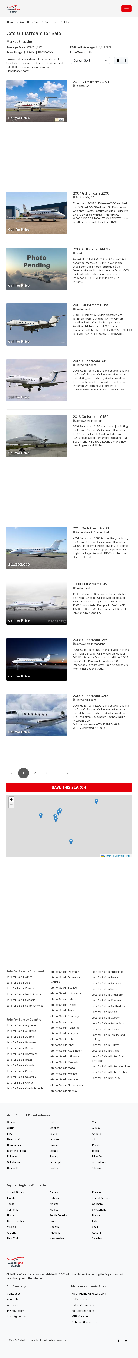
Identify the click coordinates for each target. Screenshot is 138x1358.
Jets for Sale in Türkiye (105, 1044)
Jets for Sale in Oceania (21, 999)
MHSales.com (80, 1316)
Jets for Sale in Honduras (65, 1027)
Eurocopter (56, 1162)
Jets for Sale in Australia (21, 1030)
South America (59, 1215)
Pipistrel (97, 1145)
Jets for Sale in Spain (104, 1011)
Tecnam (54, 1133)
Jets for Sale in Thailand (106, 1029)
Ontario (54, 1198)
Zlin (94, 1139)
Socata (54, 1150)
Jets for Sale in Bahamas (22, 1042)
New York (13, 1238)
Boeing (54, 1156)
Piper (10, 1133)
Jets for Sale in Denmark (64, 971)
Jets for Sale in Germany (64, 1016)
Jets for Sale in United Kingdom (111, 1066)
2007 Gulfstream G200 (91, 193)
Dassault (12, 1167)
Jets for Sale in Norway (63, 1090)
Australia (55, 1232)
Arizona (11, 1232)
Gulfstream (14, 1162)
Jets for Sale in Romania (106, 983)
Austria (96, 1232)
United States (15, 1192)
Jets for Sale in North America (25, 994)
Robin (95, 1150)
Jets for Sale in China (19, 1071)
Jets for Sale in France (63, 1010)
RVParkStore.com (83, 1305)
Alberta (54, 1203)
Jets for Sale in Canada (20, 1065)
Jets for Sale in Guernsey (65, 1021)
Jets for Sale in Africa (19, 976)
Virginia (11, 1226)
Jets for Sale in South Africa (108, 1006)
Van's (95, 1122)
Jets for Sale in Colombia (22, 1076)
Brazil (53, 1221)
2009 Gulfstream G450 (91, 361)
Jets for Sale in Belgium (21, 1048)
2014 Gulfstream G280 (91, 528)
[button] (41, 816)
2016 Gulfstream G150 (91, 417)
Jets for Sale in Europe (20, 988)
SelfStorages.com (83, 1310)
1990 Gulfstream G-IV (90, 584)
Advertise (13, 1305)
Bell (52, 1122)
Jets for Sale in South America (25, 1005)
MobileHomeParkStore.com (89, 1293)
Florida (11, 1198)
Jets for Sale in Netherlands (66, 1085)
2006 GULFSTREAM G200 (94, 249)
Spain (95, 1226)
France (96, 1215)
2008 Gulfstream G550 (91, 640)
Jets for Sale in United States (109, 1072)
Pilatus (54, 1167)
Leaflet (107, 855)
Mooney (55, 1127)
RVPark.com (79, 1299)
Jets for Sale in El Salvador (65, 993)
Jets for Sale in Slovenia (106, 1000)
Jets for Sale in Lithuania (64, 1056)
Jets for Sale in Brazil (19, 1059)
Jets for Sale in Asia (19, 982)
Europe (96, 1192)
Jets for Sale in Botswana (22, 1053)
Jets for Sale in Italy (61, 1039)
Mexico (54, 1209)
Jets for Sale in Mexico (63, 1073)
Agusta (96, 1133)
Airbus (96, 1127)
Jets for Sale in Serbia (105, 988)
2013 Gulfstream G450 (91, 82)
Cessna (11, 1122)
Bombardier (14, 1145)
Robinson (12, 1156)
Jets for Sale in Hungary (64, 1033)
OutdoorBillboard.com (85, 1322)
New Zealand (57, 1238)
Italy (94, 1221)
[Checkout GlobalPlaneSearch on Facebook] (118, 1341)
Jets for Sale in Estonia (63, 999)
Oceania (55, 1226)
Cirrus (10, 1127)
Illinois (11, 1215)
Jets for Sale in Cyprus (20, 1082)
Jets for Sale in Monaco (64, 1079)
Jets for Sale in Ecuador (64, 987)
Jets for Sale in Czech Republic (25, 1088)
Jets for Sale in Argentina (22, 1025)
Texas (11, 1203)
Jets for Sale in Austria (20, 1036)
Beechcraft (14, 1139)
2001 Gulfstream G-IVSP (92, 305)
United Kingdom (101, 1198)
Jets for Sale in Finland (63, 1004)
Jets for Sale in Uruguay (106, 1077)
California (12, 1209)
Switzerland (99, 1209)
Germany (97, 1203)
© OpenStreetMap (122, 855)
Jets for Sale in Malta (62, 1067)
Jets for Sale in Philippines (107, 971)
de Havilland (99, 1162)
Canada (54, 1192)
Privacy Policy (15, 1310)
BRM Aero (98, 1156)
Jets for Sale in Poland (105, 977)
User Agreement (17, 1316)
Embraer (55, 1139)
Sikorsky (97, 1167)
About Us (12, 1299)
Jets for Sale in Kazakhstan (66, 1050)
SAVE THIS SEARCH (69, 787)
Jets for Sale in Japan (62, 1044)
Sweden (97, 1238)
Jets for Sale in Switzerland (108, 1023)
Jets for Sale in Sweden (106, 1017)
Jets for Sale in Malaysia (64, 1062)
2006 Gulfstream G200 (91, 696)
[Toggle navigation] (126, 8)
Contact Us (14, 1293)
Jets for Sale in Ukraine (105, 1050)
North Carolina (16, 1221)
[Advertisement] (69, 753)
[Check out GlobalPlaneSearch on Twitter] (126, 1341)
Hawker (54, 1145)
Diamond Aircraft (17, 1150)
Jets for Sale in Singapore (107, 994)
